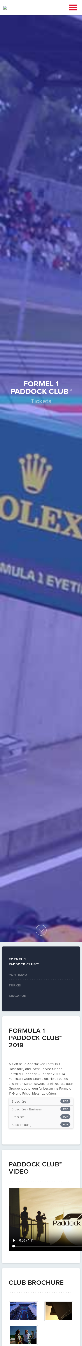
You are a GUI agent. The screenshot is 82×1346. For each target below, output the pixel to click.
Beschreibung (21, 1125)
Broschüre (19, 1101)
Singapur (17, 996)
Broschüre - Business (27, 1109)
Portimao (18, 974)
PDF (65, 1101)
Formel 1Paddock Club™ (24, 962)
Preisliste (18, 1117)
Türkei (15, 985)
